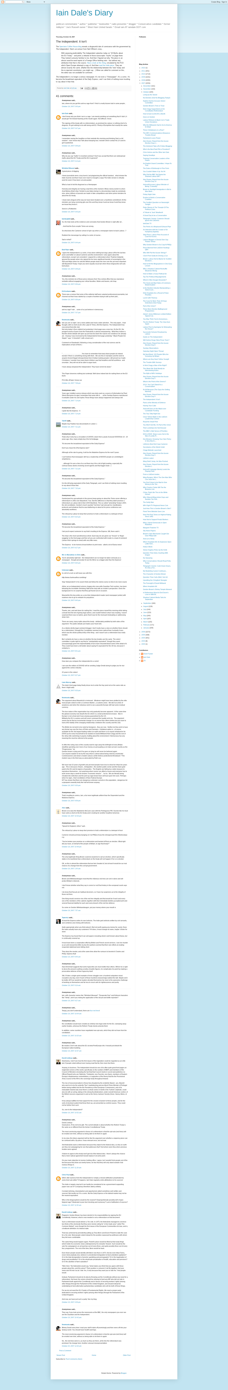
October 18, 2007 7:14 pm (71, 401)
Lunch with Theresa (150, 298)
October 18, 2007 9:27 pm (71, 675)
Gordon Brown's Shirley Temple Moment (157, 589)
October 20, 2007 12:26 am (71, 1346)
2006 (143, 632)
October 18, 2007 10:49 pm (71, 847)
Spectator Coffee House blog (70, 47)
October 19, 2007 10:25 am (71, 1036)
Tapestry (65, 918)
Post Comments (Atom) (74, 1359)
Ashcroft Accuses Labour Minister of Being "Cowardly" (155, 185)
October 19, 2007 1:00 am (71, 869)
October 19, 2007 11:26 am (71, 1168)
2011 (143, 71)
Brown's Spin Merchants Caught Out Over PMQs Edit (156, 535)
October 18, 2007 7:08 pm (71, 383)
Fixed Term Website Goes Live (154, 511)
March (145, 622)
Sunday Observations (150, 348)
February (146, 625)
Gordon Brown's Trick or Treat (153, 106)
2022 (143, 68)
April (145, 619)
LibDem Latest (148, 458)
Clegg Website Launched (152, 450)
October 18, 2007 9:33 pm (71, 690)
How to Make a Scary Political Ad (155, 274)
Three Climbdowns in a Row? (153, 130)
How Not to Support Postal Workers (155, 519)
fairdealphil (66, 219)
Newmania (66, 320)
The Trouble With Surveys (152, 362)
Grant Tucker (148, 654)
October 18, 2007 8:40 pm (71, 600)
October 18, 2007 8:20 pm (71, 517)
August (146, 606)
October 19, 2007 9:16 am (71, 985)
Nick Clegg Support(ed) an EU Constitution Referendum (154, 110)
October (146, 92)
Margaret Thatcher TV (151, 528)
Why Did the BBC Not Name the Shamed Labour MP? (154, 175)
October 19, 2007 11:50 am (71, 1205)
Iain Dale (65, 113)
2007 (143, 83)
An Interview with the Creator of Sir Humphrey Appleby (155, 230)
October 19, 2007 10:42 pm (71, 1317)
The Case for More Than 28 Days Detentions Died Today (155, 302)
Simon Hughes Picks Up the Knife (155, 550)
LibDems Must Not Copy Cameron (155, 444)
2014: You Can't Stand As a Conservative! (152, 385)
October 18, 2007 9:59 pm (71, 801)
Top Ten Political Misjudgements (154, 277)
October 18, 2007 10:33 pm (71, 816)
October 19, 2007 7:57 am (71, 910)
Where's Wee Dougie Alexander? (155, 280)
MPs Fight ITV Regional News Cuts (155, 505)
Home (94, 1355)
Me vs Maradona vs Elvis (71, 555)
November (147, 89)
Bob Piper (65, 250)
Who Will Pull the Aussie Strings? (155, 253)
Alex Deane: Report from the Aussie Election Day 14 (155, 180)
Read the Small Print (150, 422)
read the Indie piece (106, 65)
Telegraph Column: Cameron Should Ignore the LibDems (156, 219)
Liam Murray (66, 682)
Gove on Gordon (149, 117)
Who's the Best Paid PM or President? (156, 149)
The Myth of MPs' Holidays (152, 373)
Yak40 (64, 421)
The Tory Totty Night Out (151, 414)
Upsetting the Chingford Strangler (155, 580)
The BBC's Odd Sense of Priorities (155, 431)
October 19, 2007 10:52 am (71, 1113)
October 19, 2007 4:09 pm (71, 1302)
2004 (143, 638)
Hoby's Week (147, 547)
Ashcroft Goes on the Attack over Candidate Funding (154, 409)
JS (145, 661)
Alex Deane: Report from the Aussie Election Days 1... (155, 142)
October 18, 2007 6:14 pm (71, 161)
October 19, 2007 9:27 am (71, 1001)
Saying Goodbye (149, 155)
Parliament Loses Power (152, 138)
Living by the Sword (150, 95)
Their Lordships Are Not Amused (154, 428)
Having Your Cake (149, 406)
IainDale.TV (147, 223)
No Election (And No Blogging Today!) (156, 98)
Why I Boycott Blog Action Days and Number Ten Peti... (155, 498)
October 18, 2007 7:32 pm (71, 488)
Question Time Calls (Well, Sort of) (155, 577)
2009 (143, 77)
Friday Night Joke (149, 194)
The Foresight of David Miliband (154, 583)
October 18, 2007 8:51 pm (71, 651)
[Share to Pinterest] (96, 88)
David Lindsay (67, 1058)
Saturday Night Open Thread (153, 351)
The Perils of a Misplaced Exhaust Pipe (157, 227)
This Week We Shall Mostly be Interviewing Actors (154, 369)
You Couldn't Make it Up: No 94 (154, 171)
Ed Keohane (66, 291)
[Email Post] (81, 88)
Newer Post (61, 1355)
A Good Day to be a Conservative (155, 215)
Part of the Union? (149, 306)
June (145, 612)
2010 (143, 74)
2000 (143, 644)
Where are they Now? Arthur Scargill (156, 359)
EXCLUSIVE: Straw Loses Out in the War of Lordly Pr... (156, 435)
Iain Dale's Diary (84, 12)
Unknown (65, 570)
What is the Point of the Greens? (154, 382)
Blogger (123, 1373)
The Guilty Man (148, 502)
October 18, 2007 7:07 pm (71, 313)
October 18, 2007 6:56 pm (71, 284)
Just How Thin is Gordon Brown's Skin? (157, 508)
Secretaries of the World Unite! (154, 447)
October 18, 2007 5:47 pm (71, 128)
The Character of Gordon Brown (154, 574)
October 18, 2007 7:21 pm (71, 427)
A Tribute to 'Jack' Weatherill (153, 212)
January (146, 628)
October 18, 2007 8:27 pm (71, 548)
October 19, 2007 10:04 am (71, 1014)
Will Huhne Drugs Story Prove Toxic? (156, 340)
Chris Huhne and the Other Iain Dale (156, 152)
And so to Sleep (148, 539)
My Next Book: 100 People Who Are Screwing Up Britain (155, 355)
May (145, 616)
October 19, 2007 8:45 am (71, 957)
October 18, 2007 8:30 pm (71, 563)
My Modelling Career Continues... (155, 571)
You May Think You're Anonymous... (155, 319)
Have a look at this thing (96, 63)
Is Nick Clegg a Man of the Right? (155, 365)
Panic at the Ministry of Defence (154, 403)
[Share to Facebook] (93, 88)
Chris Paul (66, 1175)
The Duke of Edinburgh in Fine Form (156, 168)
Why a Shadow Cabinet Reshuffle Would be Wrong (155, 270)
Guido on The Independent (152, 337)
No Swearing (147, 558)
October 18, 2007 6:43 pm (71, 212)
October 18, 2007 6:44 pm (71, 243)
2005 (143, 635)
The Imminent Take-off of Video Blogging (157, 146)
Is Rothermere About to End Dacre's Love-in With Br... (155, 593)
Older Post (126, 1355)
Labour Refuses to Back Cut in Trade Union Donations (156, 121)
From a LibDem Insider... (151, 474)
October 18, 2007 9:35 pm (71, 785)
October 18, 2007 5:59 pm (71, 146)
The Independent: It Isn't (151, 399)
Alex (63, 808)
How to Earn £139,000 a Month (154, 114)
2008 (143, 80)
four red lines (94, 1011)
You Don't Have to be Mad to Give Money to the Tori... (155, 483)
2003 (143, 641)
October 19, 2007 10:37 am (71, 1051)
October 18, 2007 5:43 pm (71, 106)
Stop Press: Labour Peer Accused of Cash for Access (156, 235)
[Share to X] (91, 88)
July (145, 609)
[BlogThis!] (88, 88)
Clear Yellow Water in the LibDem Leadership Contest (155, 418)
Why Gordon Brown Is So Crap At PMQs (157, 245)
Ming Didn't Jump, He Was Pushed (155, 461)
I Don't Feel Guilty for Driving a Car (155, 256)
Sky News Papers (149, 531)
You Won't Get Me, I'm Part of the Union (157, 425)
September (147, 603)
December (147, 86)
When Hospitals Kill (150, 586)
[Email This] (86, 88)
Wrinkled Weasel (68, 168)
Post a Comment (65, 1351)
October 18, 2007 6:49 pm (71, 269)
